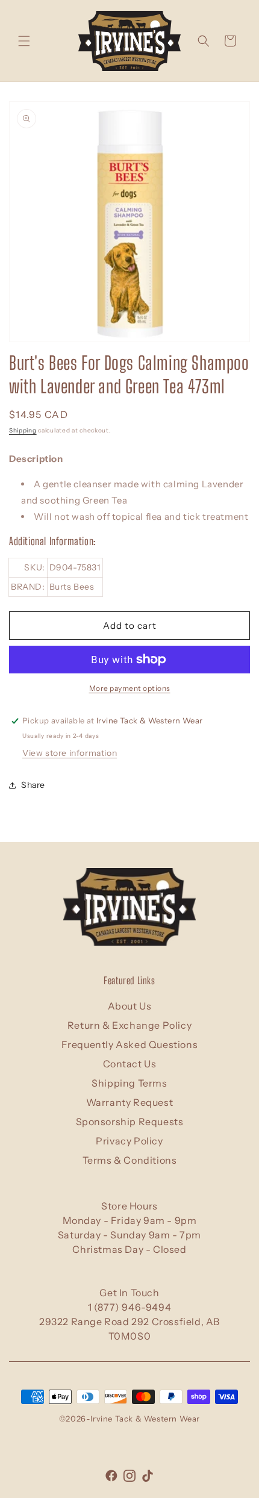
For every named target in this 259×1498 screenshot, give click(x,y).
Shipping (23, 430)
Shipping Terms (129, 1083)
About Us (130, 1006)
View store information (69, 752)
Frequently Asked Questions (129, 1044)
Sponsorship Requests (130, 1122)
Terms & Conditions (130, 1160)
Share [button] (33, 784)
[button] (24, 41)
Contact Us (130, 1064)
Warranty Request (129, 1102)
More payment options (129, 688)
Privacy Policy (129, 1141)
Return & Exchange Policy (129, 1025)
